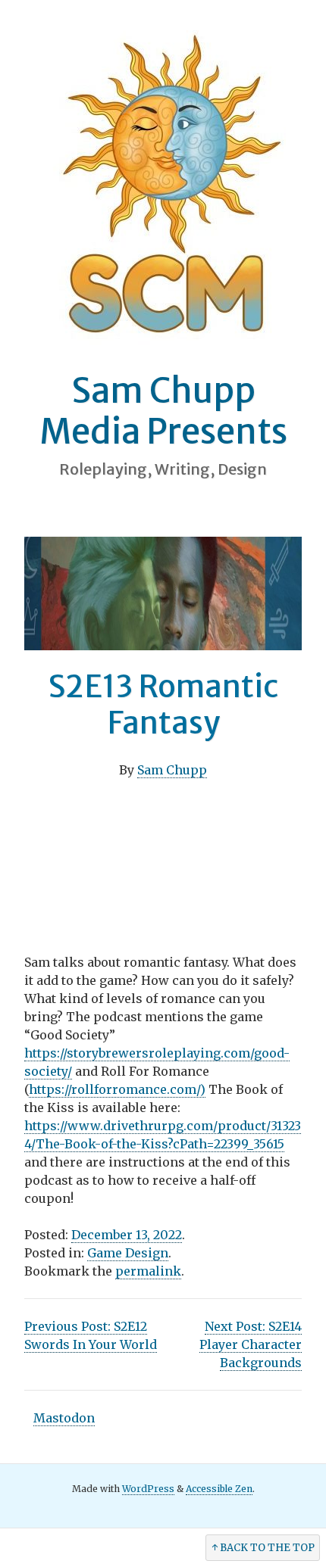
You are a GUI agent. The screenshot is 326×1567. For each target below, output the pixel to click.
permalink (148, 1271)
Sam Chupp (172, 769)
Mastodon (64, 1417)
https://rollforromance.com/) (117, 1089)
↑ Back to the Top (263, 1547)
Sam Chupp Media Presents (163, 411)
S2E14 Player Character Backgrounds (250, 1344)
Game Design (127, 1252)
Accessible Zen (219, 1488)
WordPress (148, 1488)
